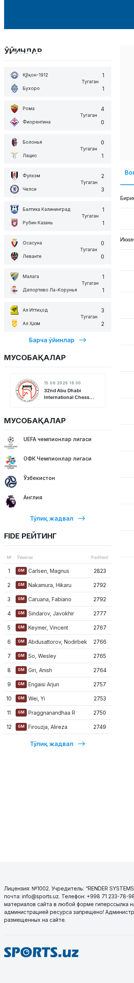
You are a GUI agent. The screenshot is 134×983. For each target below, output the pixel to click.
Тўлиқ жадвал (51, 518)
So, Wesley (37, 656)
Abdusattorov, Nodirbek (52, 642)
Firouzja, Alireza (42, 727)
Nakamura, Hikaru (44, 585)
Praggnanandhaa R (46, 712)
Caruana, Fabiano (44, 599)
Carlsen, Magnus (43, 571)
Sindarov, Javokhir (46, 613)
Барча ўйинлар (51, 340)
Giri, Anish (35, 670)
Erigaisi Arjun (38, 684)
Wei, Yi (31, 698)
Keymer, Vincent (43, 627)
